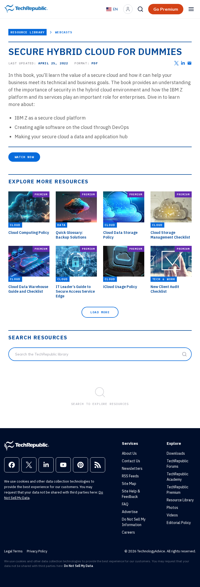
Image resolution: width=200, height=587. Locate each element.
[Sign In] (128, 9)
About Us (129, 453)
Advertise (130, 511)
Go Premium (165, 9)
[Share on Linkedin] (183, 63)
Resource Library (27, 32)
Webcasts (63, 32)
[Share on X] (176, 63)
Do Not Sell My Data (78, 566)
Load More (100, 312)
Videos (172, 515)
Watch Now (24, 157)
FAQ (125, 504)
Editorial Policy (179, 522)
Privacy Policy (37, 551)
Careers (128, 532)
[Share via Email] (189, 63)
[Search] (140, 9)
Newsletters (132, 468)
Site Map (129, 483)
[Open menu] (191, 9)
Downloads (176, 453)
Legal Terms (13, 551)
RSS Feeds (130, 476)
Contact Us (131, 461)
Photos (172, 507)
